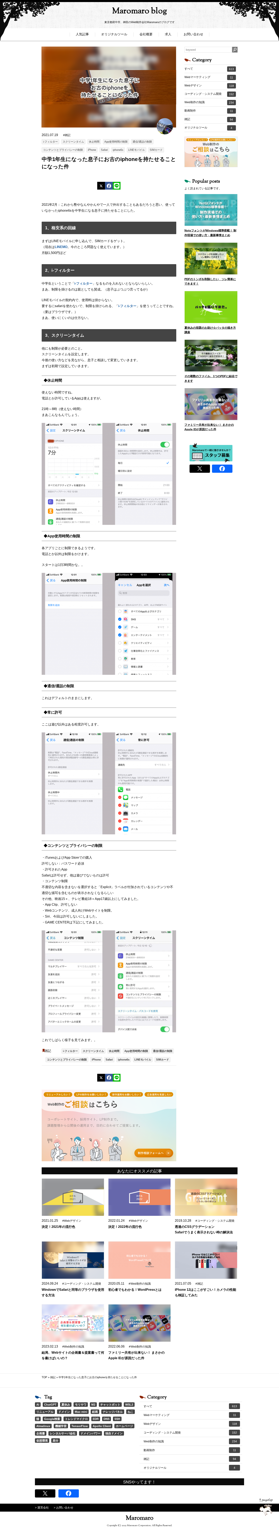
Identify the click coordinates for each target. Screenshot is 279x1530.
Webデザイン (209, 85)
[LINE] (117, 186)
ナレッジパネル (113, 1411)
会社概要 (146, 34)
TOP (44, 1377)
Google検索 (52, 1418)
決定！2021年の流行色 (58, 1226)
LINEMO (61, 247)
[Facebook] (109, 186)
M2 (93, 1404)
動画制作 (208, 111)
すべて (209, 69)
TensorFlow (79, 1426)
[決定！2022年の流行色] (139, 1197)
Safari (104, 149)
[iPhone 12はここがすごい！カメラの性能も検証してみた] (206, 1260)
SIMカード (156, 149)
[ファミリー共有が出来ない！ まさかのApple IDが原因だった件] (139, 1323)
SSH (117, 1418)
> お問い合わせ (63, 1507)
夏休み (65, 1404)
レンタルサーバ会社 (63, 1433)
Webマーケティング (208, 77)
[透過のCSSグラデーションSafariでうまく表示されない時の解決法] (206, 1197)
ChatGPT (50, 1404)
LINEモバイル (136, 149)
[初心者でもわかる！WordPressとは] (139, 1260)
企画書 (40, 1433)
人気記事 (82, 34)
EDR (96, 1418)
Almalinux (43, 1426)
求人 (168, 34)
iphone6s (118, 149)
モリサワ (80, 1404)
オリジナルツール (114, 34)
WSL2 (129, 1404)
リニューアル (45, 1411)
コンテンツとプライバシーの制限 (63, 149)
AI (37, 1404)
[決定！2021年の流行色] (73, 1197)
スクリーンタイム (73, 141)
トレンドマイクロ (76, 1418)
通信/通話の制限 (142, 141)
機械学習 (61, 1426)
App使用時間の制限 (116, 141)
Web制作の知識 (209, 102)
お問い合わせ (193, 34)
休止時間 (94, 141)
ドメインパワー (90, 1433)
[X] (101, 186)
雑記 (48, 1051)
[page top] (266, 1507)
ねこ (130, 1411)
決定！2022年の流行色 (125, 1226)
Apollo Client (102, 1426)
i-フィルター (50, 141)
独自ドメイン (114, 1433)
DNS (106, 1418)
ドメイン (64, 1411)
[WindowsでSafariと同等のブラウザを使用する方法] (73, 1260)
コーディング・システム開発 (209, 94)
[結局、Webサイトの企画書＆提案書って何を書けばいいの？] (73, 1323)
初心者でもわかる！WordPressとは (135, 1289)
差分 (55, 1440)
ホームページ (124, 1426)
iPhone (92, 149)
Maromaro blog (139, 11)
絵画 (95, 1411)
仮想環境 (42, 1440)
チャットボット (110, 1404)
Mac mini (81, 1411)
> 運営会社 (42, 1507)
